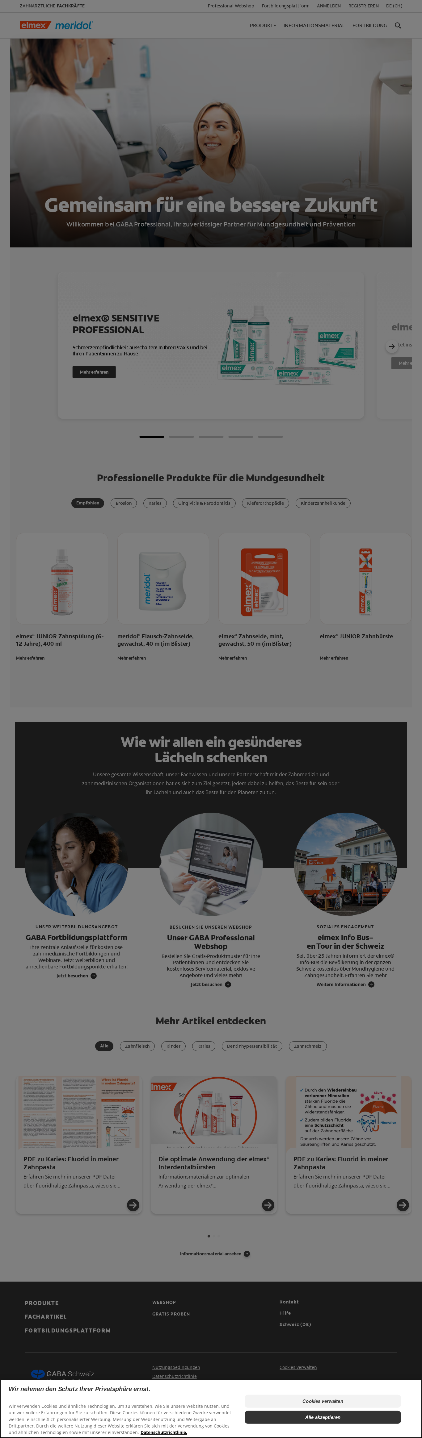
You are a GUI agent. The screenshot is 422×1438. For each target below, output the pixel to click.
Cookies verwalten (322, 1401)
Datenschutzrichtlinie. (164, 1432)
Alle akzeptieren (322, 1417)
